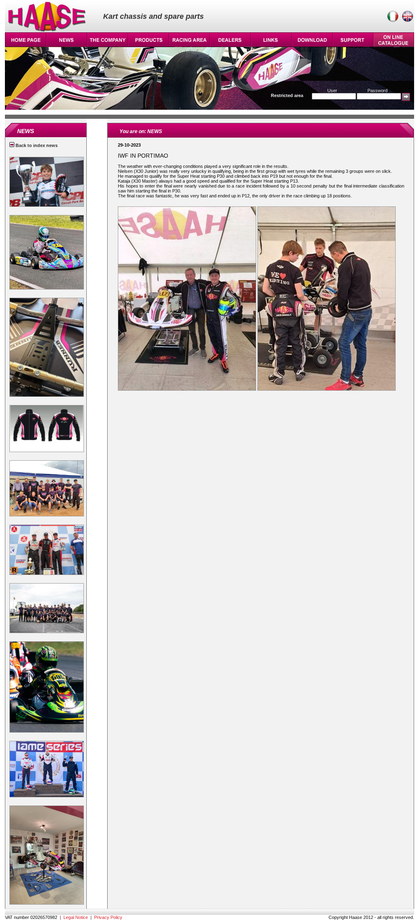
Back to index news (36, 145)
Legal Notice (75, 917)
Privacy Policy (108, 917)
